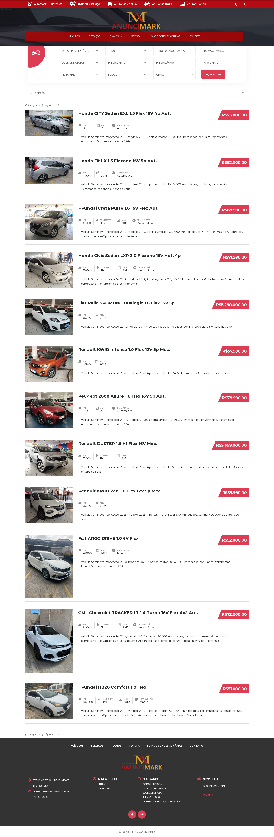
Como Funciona (152, 784)
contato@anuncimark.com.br (51, 791)
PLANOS (114, 36)
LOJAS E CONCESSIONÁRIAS (165, 36)
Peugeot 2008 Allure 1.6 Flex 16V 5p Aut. (122, 396)
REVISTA (136, 36)
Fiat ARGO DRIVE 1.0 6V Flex (108, 538)
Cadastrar (104, 788)
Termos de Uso (151, 797)
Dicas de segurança (154, 788)
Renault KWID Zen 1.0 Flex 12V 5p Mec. (120, 491)
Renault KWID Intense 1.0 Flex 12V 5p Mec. (124, 349)
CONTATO (195, 36)
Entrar (102, 784)
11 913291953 (40, 785)
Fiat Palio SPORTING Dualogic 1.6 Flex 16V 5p (126, 303)
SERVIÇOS (94, 36)
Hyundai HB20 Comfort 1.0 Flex (112, 687)
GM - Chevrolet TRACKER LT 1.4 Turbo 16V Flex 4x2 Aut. (138, 612)
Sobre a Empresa (152, 792)
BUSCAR (215, 74)
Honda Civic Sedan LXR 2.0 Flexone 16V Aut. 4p (129, 255)
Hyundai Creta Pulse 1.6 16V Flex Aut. (118, 208)
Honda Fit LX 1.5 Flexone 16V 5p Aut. (117, 160)
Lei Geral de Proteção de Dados (161, 801)
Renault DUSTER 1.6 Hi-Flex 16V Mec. (117, 443)
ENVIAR (207, 795)
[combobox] (79, 50)
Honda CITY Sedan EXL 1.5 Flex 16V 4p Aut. (124, 113)
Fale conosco (41, 797)
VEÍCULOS (74, 36)
